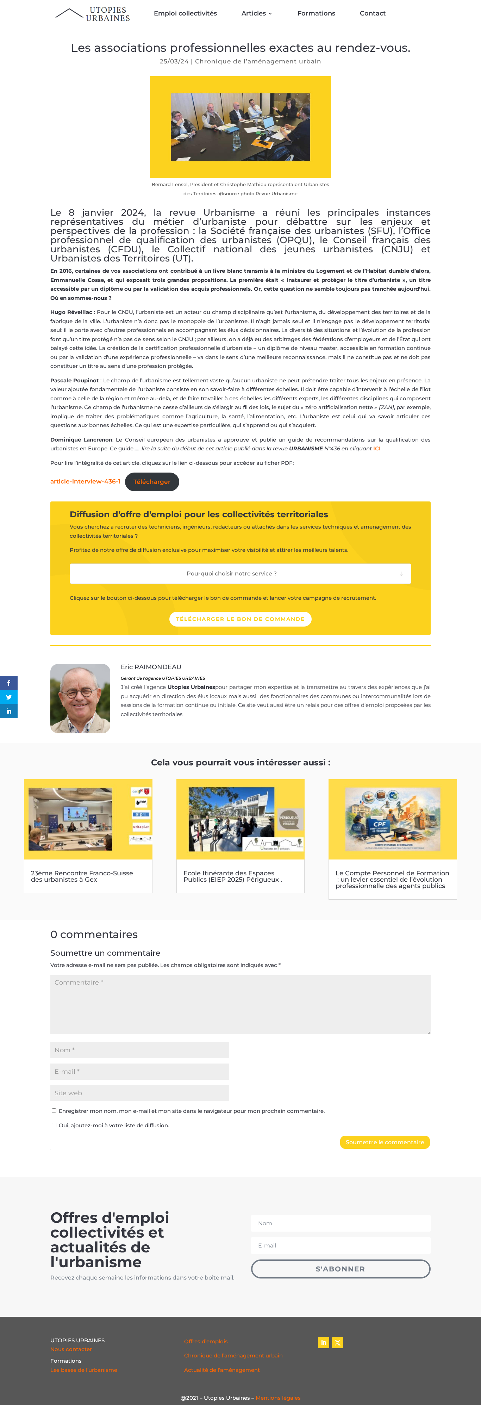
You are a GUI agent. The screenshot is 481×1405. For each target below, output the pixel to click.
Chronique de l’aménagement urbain (258, 61)
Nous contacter (71, 1349)
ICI (377, 448)
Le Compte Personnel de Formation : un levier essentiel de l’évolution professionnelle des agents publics (392, 879)
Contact (373, 13)
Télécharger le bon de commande (240, 619)
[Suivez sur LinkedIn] (323, 1342)
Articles (254, 13)
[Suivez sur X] (337, 1342)
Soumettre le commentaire (385, 1142)
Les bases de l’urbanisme (83, 1370)
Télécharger (151, 481)
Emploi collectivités (185, 13)
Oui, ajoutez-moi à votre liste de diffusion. (113, 1125)
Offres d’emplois (206, 1341)
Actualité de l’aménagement (222, 1370)
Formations (316, 13)
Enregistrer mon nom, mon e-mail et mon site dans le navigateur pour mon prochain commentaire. (192, 1111)
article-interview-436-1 (85, 481)
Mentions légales (278, 1397)
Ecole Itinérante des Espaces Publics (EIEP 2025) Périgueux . (232, 876)
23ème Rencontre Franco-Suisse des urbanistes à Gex (82, 876)
